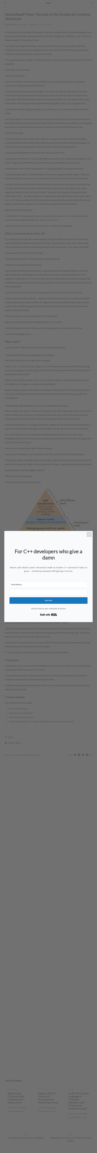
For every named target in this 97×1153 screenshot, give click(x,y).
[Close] (89, 534)
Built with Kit (48, 614)
